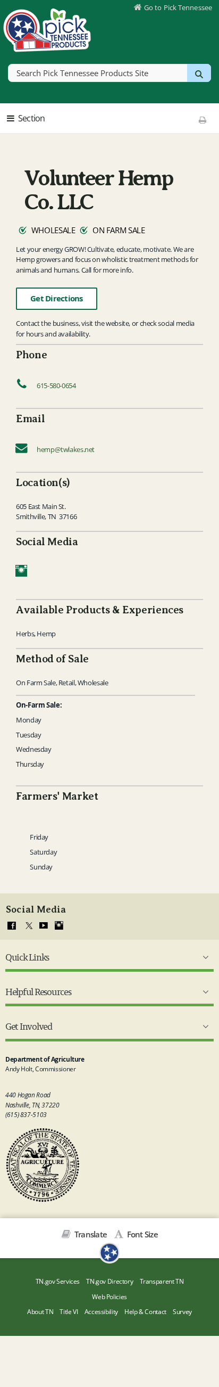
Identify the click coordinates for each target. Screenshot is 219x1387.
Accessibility (101, 1311)
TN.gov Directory (109, 1281)
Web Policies (109, 1296)
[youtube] (43, 926)
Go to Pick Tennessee (178, 7)
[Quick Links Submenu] (203, 957)
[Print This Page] (202, 119)
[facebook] (12, 926)
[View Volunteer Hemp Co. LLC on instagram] (21, 573)
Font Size (141, 1234)
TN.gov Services (58, 1281)
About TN (40, 1311)
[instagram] (59, 926)
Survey (182, 1311)
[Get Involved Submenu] (203, 1026)
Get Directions (56, 298)
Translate (90, 1234)
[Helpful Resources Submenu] (203, 992)
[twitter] (27, 926)
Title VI (69, 1311)
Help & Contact (145, 1311)
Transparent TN (162, 1281)
